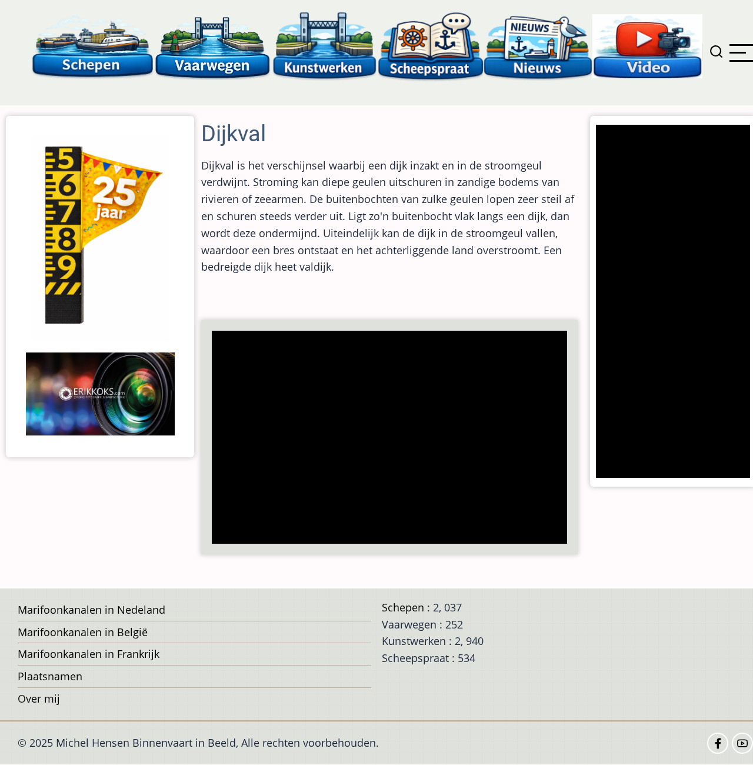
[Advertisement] (393, 438)
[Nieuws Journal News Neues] (538, 45)
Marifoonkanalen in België (83, 632)
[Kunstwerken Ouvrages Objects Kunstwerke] (325, 45)
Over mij (39, 698)
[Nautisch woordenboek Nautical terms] (431, 45)
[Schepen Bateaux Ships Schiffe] (92, 45)
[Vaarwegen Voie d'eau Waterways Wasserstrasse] (213, 45)
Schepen (403, 607)
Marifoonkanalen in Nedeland (91, 610)
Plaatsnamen (50, 676)
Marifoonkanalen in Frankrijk (88, 654)
